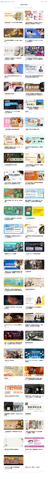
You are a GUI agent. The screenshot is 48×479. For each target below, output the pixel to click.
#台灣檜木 (27, 346)
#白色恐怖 (27, 204)
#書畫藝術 (27, 435)
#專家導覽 (6, 204)
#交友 (5, 311)
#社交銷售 (27, 97)
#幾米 (26, 26)
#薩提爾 (6, 435)
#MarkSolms (27, 151)
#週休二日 (27, 311)
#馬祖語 (6, 400)
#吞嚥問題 (6, 97)
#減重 (5, 151)
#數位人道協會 (28, 186)
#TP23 (6, 364)
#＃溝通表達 (6, 471)
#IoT (26, 364)
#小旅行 (6, 382)
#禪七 (26, 115)
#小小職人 (6, 26)
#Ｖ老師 (6, 133)
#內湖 (26, 275)
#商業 (5, 257)
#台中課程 (6, 275)
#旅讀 (26, 382)
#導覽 (5, 222)
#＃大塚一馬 (27, 44)
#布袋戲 (27, 133)
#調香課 (6, 62)
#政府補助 (27, 240)
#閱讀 (5, 293)
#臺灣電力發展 (7, 240)
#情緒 (26, 453)
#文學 (26, 400)
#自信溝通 (6, 186)
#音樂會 (6, 453)
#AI (26, 62)
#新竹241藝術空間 (28, 222)
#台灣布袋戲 (6, 44)
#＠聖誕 (27, 293)
